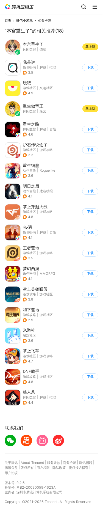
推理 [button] (52, 67)
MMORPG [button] (47, 273)
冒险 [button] (52, 129)
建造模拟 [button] (46, 191)
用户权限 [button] (43, 468)
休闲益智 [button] (29, 129)
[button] (19, 7)
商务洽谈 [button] (69, 463)
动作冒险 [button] (29, 170)
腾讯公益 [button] (11, 468)
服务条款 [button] (53, 463)
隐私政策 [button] (59, 468)
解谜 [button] (43, 67)
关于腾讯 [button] (11, 463)
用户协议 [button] (11, 473)
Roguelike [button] (47, 170)
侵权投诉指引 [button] (78, 468)
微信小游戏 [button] (24, 20)
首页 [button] (8, 20)
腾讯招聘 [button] (85, 463)
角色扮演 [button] (29, 67)
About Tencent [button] (32, 463)
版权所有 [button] (27, 468)
